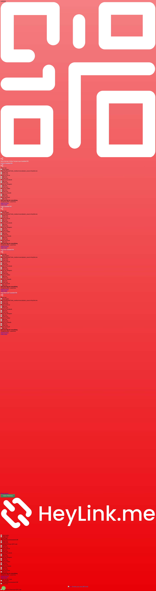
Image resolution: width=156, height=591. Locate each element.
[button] (78, 417)
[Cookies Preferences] (4, 588)
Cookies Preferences (8, 495)
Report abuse (4, 493)
